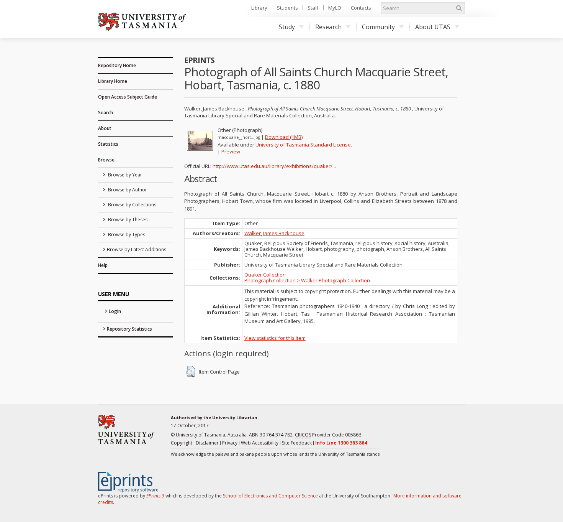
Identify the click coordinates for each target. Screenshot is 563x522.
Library (259, 7)
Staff (313, 7)
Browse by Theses (127, 219)
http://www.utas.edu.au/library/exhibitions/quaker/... (274, 166)
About (104, 128)
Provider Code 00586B (328, 434)
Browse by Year (124, 174)
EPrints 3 (155, 495)
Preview (230, 151)
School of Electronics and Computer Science (270, 495)
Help (103, 265)
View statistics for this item (275, 337)
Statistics (108, 144)
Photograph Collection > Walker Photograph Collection (307, 280)
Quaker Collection (265, 274)
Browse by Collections (131, 204)
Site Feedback (297, 443)
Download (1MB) (284, 136)
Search (105, 112)
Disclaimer (207, 443)
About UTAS (432, 27)
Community (378, 27)
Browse (106, 159)
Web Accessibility (259, 443)
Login (115, 311)
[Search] (459, 8)
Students (287, 7)
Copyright (181, 443)
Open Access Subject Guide (127, 97)
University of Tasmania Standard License (303, 144)
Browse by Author (127, 189)
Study (287, 27)
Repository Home (117, 65)
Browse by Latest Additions (136, 249)
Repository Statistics (129, 329)
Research (328, 27)
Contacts (361, 7)
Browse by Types (126, 234)
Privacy (229, 443)
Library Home (112, 81)
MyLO (334, 7)
